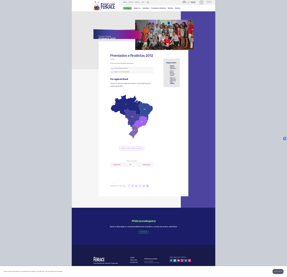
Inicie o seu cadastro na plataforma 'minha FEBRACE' (173, 80)
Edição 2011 (116, 164)
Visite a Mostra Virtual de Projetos (172, 73)
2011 (130, 207)
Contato (137, 2)
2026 (130, 167)
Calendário (145, 8)
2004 (130, 226)
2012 (130, 205)
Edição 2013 (146, 164)
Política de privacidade (150, 258)
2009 (130, 213)
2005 (130, 224)
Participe (127, 8)
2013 (130, 202)
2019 (130, 186)
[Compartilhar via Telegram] (143, 185)
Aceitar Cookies (278, 271)
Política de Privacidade (56, 271)
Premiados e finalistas (158, 8)
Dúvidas (177, 8)
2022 (130, 178)
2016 (130, 194)
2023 (130, 175)
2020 (130, 183)
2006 (130, 221)
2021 (130, 181)
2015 (130, 197)
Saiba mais (143, 232)
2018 (130, 189)
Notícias (170, 8)
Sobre (125, 2)
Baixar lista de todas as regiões (132, 148)
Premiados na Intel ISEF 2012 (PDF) (121, 71)
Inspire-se (137, 8)
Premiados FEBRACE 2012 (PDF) (121, 68)
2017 (130, 191)
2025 (130, 170)
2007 (130, 218)
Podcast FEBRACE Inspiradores (173, 67)
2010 (130, 210)
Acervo (131, 2)
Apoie (143, 2)
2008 (130, 215)
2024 (130, 172)
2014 (130, 199)
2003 (130, 229)
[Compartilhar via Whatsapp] (139, 185)
